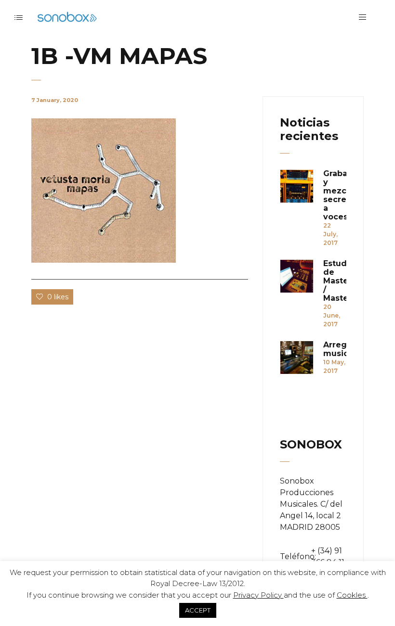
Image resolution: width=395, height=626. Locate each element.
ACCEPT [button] (198, 610)
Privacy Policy (258, 595)
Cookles (352, 595)
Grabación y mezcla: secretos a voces (334, 195)
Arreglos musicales (334, 349)
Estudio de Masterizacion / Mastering (334, 281)
